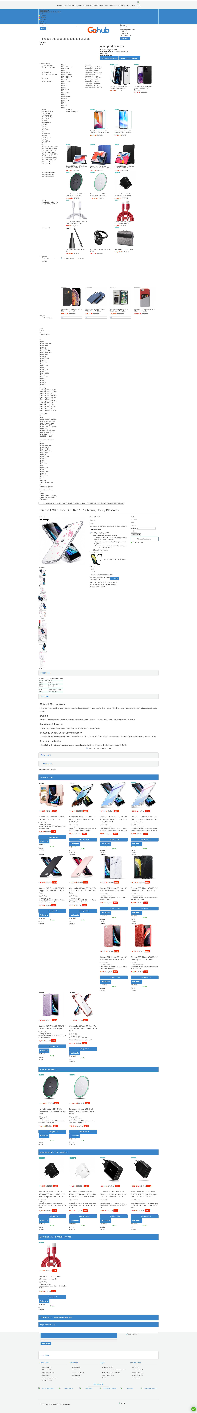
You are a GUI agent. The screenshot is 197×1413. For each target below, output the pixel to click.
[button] (43, 315)
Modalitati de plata (137, 1372)
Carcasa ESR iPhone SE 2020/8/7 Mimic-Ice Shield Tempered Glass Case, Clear (82, 819)
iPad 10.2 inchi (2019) (48, 152)
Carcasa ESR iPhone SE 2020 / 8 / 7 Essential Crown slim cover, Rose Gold (83, 1028)
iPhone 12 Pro (65, 68)
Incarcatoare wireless (48, 176)
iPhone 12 (64, 70)
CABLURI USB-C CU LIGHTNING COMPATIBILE (56, 1317)
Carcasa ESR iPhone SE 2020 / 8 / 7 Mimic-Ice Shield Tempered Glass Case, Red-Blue (144, 819)
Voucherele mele (47, 1380)
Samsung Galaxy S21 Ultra (93, 67)
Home (42, 330)
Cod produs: (94, 517)
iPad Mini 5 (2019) (47, 156)
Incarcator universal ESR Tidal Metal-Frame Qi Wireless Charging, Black (52, 1111)
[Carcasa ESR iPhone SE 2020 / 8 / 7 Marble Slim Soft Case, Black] (145, 866)
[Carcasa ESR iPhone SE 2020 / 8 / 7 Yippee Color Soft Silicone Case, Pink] (83, 866)
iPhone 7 (63, 94)
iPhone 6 (63, 102)
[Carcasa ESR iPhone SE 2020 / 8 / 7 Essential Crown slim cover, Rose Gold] (83, 1004)
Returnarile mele (46, 1370)
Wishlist (40, 848)
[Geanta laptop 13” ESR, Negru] (125, 237)
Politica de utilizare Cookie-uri (111, 1372)
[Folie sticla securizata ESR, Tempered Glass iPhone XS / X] (125, 119)
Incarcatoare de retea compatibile (54, 1152)
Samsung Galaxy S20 (91, 76)
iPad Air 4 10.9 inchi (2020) (50, 146)
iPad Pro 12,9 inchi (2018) (49, 158)
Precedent (41, 567)
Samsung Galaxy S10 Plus (93, 78)
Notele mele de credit (48, 1372)
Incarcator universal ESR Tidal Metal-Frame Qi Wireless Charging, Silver (82, 1111)
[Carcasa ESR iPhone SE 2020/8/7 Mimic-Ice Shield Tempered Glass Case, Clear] (83, 795)
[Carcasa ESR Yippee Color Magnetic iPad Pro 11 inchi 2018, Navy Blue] (101, 154)
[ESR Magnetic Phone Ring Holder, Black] (101, 237)
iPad (43, 145)
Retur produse (136, 1378)
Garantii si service (137, 1375)
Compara (41, 850)
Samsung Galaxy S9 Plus (93, 83)
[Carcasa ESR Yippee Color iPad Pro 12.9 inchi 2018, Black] (125, 154)
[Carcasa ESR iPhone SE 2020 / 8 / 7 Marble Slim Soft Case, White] (114, 866)
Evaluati (115, 578)
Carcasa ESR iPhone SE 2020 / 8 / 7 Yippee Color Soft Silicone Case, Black (51, 890)
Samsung (88, 65)
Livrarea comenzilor (138, 1370)
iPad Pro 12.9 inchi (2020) (49, 148)
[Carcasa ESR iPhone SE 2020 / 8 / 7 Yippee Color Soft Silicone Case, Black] (52, 866)
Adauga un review (45, 824)
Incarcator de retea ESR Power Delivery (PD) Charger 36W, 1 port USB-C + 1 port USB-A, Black (144, 1194)
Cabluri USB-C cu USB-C (49, 204)
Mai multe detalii (95, 529)
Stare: (91, 520)
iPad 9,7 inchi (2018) (48, 161)
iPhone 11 (64, 80)
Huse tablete (47, 72)
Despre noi (43, 23)
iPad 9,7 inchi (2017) (48, 163)
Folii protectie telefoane (50, 68)
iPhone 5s (64, 106)
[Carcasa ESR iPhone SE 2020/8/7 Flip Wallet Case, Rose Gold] (52, 795)
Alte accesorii (47, 81)
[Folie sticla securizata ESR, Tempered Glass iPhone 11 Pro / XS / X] (101, 119)
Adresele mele (46, 1375)
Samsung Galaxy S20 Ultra (93, 72)
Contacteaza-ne (44, 10)
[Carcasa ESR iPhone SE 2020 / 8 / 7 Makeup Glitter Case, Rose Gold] (114, 935)
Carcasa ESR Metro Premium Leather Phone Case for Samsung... (143, 88)
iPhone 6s (64, 98)
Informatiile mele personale (50, 1378)
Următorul (41, 668)
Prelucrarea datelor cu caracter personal (114, 1370)
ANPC (104, 1378)
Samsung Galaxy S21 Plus (93, 68)
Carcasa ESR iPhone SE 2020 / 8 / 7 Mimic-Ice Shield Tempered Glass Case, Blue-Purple (113, 819)
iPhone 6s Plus (65, 96)
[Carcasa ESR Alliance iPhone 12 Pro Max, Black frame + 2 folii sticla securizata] (120, 74)
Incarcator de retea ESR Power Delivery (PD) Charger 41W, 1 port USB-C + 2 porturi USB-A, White (82, 1194)
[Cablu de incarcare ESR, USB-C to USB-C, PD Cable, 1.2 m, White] (76, 210)
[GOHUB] (98, 30)
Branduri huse (47, 318)
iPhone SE (64, 104)
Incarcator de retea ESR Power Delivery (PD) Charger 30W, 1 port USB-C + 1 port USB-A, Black (113, 1194)
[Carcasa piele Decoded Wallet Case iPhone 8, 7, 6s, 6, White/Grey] (120, 297)
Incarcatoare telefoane (50, 74)
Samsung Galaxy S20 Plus (93, 74)
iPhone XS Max (65, 81)
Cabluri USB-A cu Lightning (50, 202)
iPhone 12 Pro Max (66, 67)
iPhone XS (64, 83)
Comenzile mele (46, 1367)
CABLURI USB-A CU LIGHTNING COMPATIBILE (56, 1237)
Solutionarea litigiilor (108, 1375)
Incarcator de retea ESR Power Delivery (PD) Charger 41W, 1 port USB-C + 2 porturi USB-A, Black (51, 1194)
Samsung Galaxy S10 (91, 80)
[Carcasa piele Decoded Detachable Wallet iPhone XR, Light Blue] (96, 297)
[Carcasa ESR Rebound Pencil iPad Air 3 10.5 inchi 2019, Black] (76, 154)
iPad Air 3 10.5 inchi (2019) (50, 154)
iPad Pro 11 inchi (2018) (49, 159)
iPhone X (63, 87)
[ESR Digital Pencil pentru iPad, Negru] (76, 237)
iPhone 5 (63, 107)
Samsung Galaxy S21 (91, 70)
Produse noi (75, 1370)
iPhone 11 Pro (65, 78)
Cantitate (133, 528)
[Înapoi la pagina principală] (41, 503)
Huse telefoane (48, 65)
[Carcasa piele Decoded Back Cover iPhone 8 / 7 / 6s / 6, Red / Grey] (144, 297)
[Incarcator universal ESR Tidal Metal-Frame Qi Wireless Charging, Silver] (101, 182)
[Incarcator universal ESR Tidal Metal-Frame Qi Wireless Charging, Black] (76, 182)
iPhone (63, 65)
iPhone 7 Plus (65, 93)
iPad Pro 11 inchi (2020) (49, 150)
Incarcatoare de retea (48, 174)
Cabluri (45, 78)
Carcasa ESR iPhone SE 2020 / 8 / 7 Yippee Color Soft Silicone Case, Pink (82, 890)
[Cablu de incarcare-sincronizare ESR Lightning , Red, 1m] (125, 210)
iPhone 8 (63, 91)
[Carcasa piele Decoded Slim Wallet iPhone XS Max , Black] (71, 297)
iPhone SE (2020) (66, 74)
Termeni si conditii (107, 1367)
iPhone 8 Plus (65, 89)
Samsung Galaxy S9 (91, 85)
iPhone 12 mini (65, 72)
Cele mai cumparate (78, 1372)
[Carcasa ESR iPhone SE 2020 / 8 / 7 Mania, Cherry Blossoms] (62, 573)
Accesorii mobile (45, 334)
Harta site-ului (76, 1378)
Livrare (42, 21)
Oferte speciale (76, 1367)
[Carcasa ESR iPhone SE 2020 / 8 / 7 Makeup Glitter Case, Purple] (52, 1004)
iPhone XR (64, 85)
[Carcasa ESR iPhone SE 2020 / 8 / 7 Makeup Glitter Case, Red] (145, 935)
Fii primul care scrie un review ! (47, 769)
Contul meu (43, 14)
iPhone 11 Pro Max (66, 76)
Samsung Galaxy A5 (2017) (93, 87)
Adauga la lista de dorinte (144, 539)
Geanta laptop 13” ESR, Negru (124, 249)
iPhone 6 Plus (65, 100)
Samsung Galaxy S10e (92, 81)
